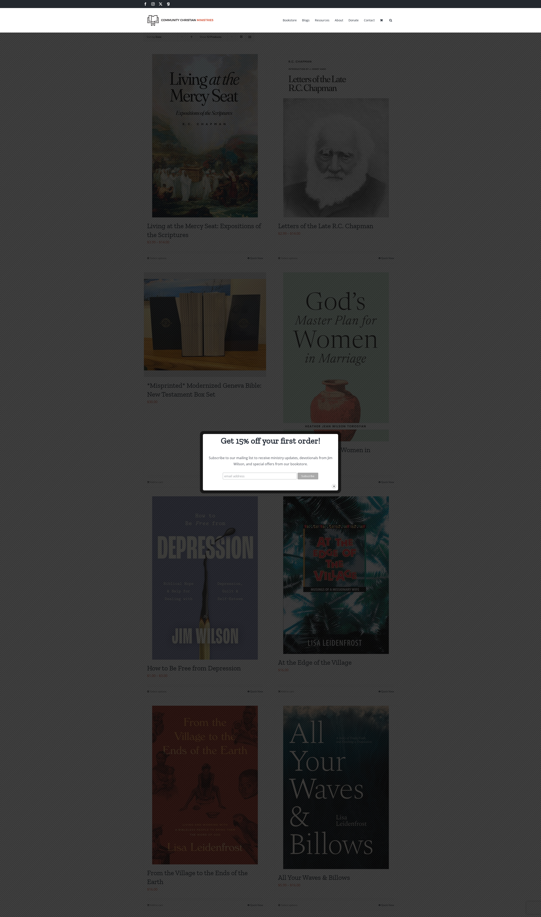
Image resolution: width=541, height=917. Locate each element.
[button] (390, 19)
